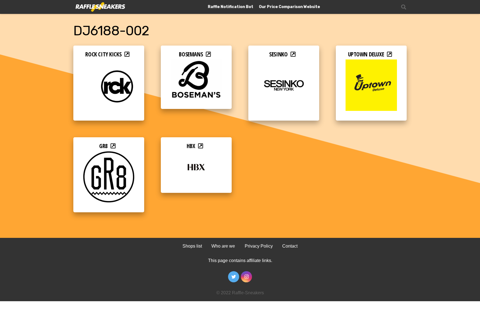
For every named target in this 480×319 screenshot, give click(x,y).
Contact (290, 246)
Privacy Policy (259, 246)
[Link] (99, 7)
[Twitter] (233, 276)
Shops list (192, 246)
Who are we (223, 246)
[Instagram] (246, 276)
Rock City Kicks (103, 54)
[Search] (403, 7)
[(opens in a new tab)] (108, 63)
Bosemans (191, 54)
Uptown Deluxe (366, 54)
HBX (191, 146)
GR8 (103, 146)
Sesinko (278, 54)
